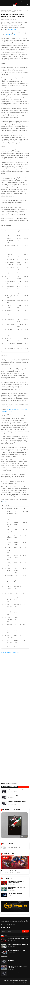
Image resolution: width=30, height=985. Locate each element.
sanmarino (8, 783)
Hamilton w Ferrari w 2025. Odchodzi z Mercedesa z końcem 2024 (16, 882)
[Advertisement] (15, 718)
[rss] (25, 1)
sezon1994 (10, 10)
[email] (15, 1)
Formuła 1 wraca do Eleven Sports (10, 871)
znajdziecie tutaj (11, 29)
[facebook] (17, 1)
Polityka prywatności (23, 980)
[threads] (23, 1)
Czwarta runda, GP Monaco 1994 (10, 652)
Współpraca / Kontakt (14, 980)
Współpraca (9, 1)
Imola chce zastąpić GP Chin (13, 795)
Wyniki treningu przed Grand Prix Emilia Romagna (17, 789)
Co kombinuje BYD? (12, 960)
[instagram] (21, 1)
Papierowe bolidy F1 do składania (15, 893)
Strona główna (3, 1)
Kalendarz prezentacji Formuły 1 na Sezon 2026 (18, 944)
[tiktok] (28, 1)
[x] (19, 1)
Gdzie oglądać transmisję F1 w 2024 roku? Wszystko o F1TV (16, 888)
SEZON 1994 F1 (10, 35)
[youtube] (27, 1)
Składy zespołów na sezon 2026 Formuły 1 (16, 950)
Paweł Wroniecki (5, 19)
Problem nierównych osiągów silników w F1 (17, 972)
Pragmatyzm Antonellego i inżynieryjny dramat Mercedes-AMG (17, 967)
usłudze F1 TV (6, 501)
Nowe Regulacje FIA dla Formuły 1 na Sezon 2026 (18, 938)
